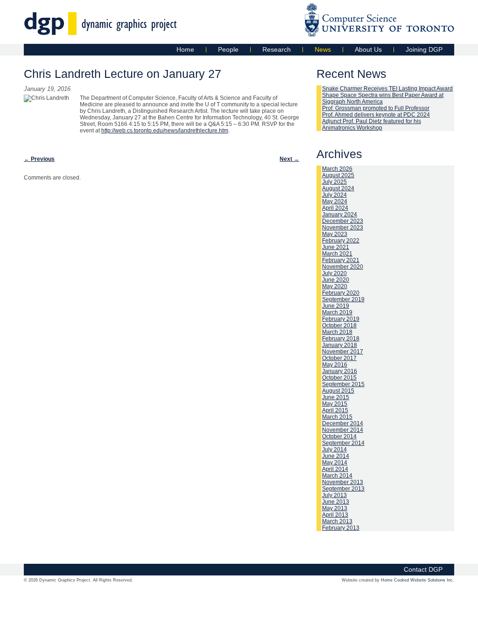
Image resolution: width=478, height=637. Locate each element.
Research (276, 49)
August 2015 (338, 391)
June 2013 (335, 502)
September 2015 (343, 384)
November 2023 (342, 227)
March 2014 (337, 475)
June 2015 (335, 397)
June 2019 (335, 306)
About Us (368, 49)
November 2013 (342, 482)
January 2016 (339, 371)
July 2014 (334, 449)
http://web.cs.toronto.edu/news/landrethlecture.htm (164, 130)
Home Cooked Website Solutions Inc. (417, 580)
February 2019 (340, 319)
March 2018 (337, 332)
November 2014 (342, 430)
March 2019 (337, 312)
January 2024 (339, 214)
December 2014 (342, 423)
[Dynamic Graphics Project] (100, 30)
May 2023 (334, 234)
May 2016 (334, 364)
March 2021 (337, 253)
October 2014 (339, 436)
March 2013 (337, 521)
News (323, 49)
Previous (39, 159)
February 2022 (340, 240)
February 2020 (340, 293)
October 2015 (339, 377)
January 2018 (339, 345)
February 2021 (340, 260)
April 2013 (335, 515)
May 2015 (334, 404)
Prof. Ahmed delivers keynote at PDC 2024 (376, 114)
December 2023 (342, 221)
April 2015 (335, 410)
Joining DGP (424, 49)
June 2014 (335, 456)
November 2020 (342, 266)
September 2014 (343, 443)
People (228, 49)
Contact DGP (423, 569)
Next (289, 159)
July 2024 (334, 195)
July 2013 (334, 495)
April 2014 (335, 469)
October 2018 (339, 325)
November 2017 (342, 351)
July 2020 (334, 273)
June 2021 (335, 247)
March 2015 (337, 417)
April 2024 (335, 208)
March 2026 (337, 169)
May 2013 (334, 508)
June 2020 (335, 280)
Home (185, 49)
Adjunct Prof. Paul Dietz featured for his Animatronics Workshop (371, 124)
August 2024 (338, 188)
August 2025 (338, 175)
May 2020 (334, 286)
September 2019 (343, 299)
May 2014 (334, 462)
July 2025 (334, 182)
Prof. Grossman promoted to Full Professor (375, 108)
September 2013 (343, 488)
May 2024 (334, 201)
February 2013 (340, 528)
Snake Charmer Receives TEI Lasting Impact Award (387, 88)
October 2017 (339, 358)
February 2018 (340, 338)
